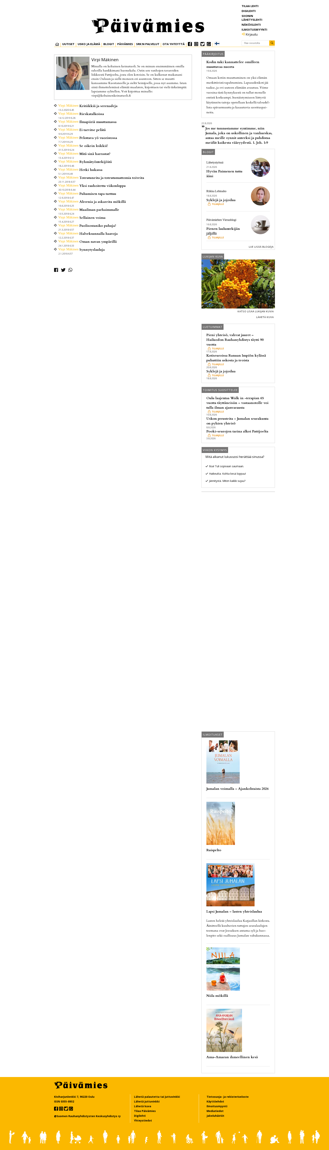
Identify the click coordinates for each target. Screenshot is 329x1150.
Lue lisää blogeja (261, 246)
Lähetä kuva (265, 317)
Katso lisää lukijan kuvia (256, 311)
